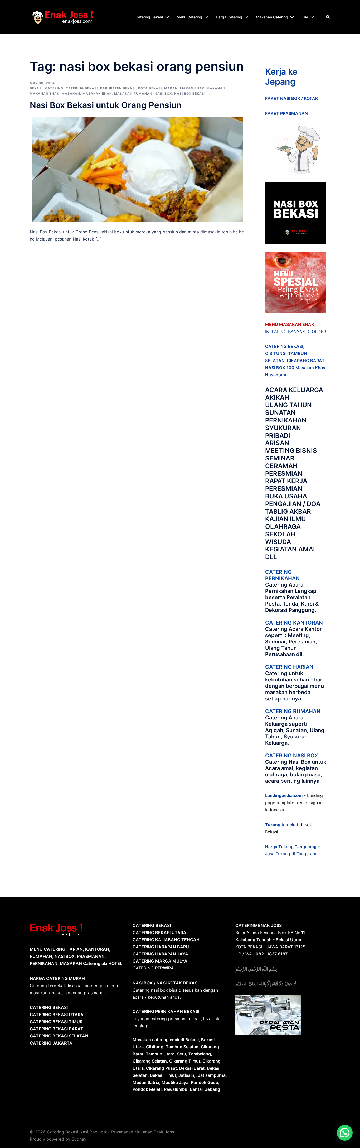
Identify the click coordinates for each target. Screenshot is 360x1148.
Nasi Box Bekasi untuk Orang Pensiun (106, 105)
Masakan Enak (97, 93)
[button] (345, 1133)
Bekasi (36, 88)
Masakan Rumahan (133, 93)
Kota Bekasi (150, 88)
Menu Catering (189, 17)
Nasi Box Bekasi (189, 93)
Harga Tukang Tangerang (291, 846)
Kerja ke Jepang (281, 76)
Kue (304, 17)
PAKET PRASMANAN (286, 113)
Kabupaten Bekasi (118, 88)
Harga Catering (229, 17)
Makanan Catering (272, 17)
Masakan (71, 93)
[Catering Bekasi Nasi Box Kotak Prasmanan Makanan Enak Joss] (62, 16)
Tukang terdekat (281, 824)
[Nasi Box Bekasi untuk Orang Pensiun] (137, 169)
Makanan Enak (44, 93)
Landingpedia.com (284, 795)
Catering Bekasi (149, 17)
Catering (54, 88)
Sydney (79, 1139)
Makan (171, 88)
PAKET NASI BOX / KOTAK (291, 98)
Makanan (216, 88)
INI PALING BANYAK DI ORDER (295, 331)
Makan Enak (192, 88)
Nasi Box (163, 93)
